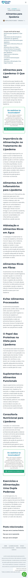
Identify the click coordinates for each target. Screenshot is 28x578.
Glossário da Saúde (13, 545)
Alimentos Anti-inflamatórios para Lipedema (13, 41)
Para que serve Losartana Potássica (13, 530)
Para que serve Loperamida (11, 534)
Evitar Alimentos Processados (12, 49)
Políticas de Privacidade (8, 547)
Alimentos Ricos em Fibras (11, 47)
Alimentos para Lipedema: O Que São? (13, 34)
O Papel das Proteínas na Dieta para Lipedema (12, 51)
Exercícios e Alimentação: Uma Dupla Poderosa (12, 62)
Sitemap (22, 545)
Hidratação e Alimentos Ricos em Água (13, 44)
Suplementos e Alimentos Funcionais (11, 55)
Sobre (5, 545)
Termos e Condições (21, 547)
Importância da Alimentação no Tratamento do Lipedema (12, 37)
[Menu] (25, 2)
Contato (14, 549)
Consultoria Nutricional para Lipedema (11, 58)
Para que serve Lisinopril (10, 537)
